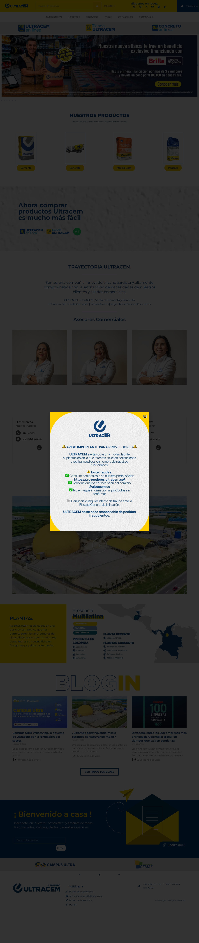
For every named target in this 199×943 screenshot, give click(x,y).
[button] (145, 416)
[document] (99, 471)
